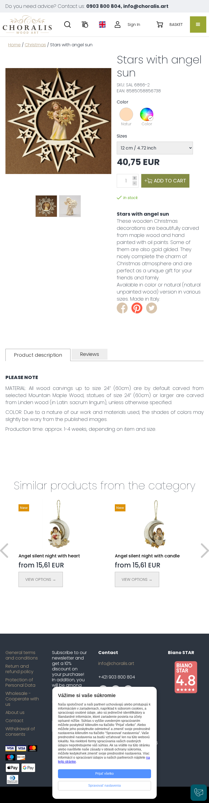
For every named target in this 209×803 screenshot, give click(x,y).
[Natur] (126, 114)
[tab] (37, 355)
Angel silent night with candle (147, 556)
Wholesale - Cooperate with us (22, 699)
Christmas (35, 45)
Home (14, 45)
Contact (14, 720)
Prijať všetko (104, 773)
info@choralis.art (116, 663)
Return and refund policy (19, 669)
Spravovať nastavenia (104, 785)
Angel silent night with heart (49, 556)
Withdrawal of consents (20, 731)
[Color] (146, 114)
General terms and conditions (21, 655)
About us (14, 712)
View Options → (40, 579)
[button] (198, 24)
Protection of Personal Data (20, 682)
